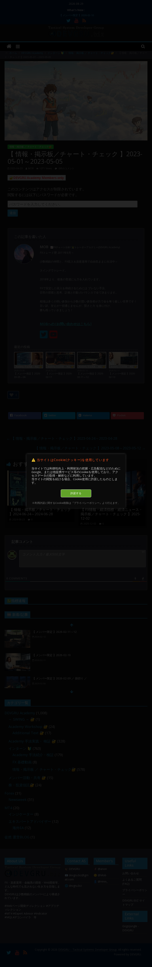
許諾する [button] (76, 493)
